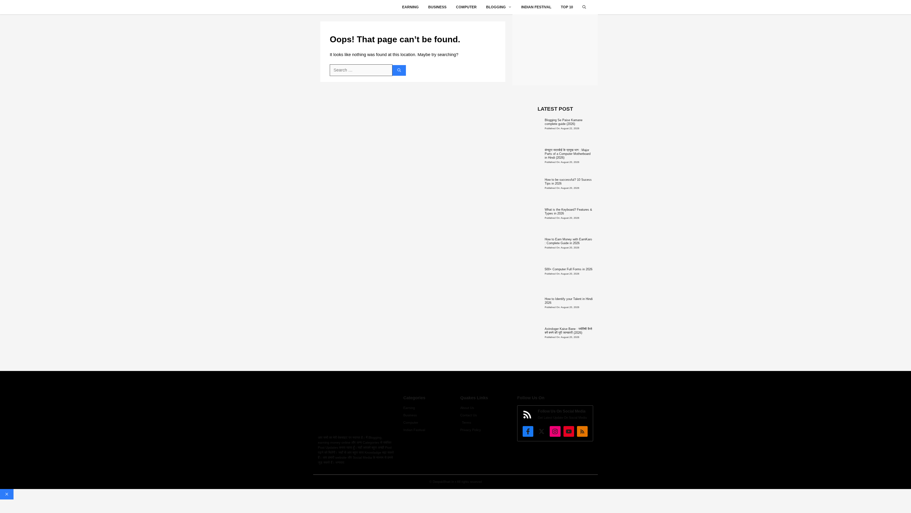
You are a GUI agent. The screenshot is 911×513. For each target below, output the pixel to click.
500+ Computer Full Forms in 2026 (568, 269)
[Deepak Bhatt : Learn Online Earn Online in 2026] (324, 7)
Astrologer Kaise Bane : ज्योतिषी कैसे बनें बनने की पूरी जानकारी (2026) (568, 330)
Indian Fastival (414, 430)
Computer (466, 7)
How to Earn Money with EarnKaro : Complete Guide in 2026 (568, 241)
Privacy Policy (470, 430)
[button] (584, 7)
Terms (466, 422)
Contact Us (468, 415)
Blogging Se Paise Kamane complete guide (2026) (563, 122)
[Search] (399, 70)
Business (437, 7)
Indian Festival (536, 7)
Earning (410, 7)
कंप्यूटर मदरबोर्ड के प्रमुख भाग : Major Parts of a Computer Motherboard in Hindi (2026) (567, 153)
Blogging (496, 7)
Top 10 (567, 7)
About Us (467, 408)
